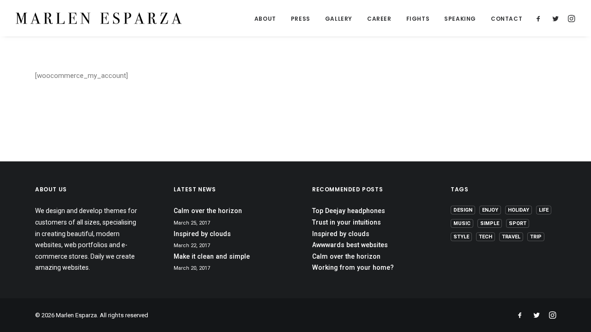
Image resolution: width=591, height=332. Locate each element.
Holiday (518, 210)
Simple (489, 223)
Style (461, 237)
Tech (485, 237)
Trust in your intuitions (346, 222)
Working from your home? (353, 267)
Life (544, 210)
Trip (536, 237)
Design (462, 210)
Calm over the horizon (208, 210)
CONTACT (506, 19)
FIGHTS (418, 19)
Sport (517, 223)
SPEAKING (460, 19)
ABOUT (265, 19)
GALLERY (338, 19)
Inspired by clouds (202, 233)
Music (461, 223)
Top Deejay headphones (348, 210)
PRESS (300, 19)
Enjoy (490, 210)
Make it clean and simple (212, 256)
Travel (511, 237)
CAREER (379, 19)
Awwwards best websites (350, 245)
